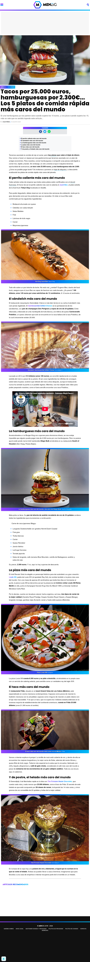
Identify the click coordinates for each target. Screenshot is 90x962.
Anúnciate (45, 930)
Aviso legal (19, 929)
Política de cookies (71, 929)
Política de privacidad (56, 929)
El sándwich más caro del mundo (32, 141)
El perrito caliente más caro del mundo (34, 138)
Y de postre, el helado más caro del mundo (35, 149)
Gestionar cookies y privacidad (36, 929)
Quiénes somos (9, 929)
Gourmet (11, 87)
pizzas (54, 155)
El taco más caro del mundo (30, 147)
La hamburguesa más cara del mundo (33, 143)
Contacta (83, 929)
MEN (3, 87)
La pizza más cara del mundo (30, 145)
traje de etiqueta (60, 169)
